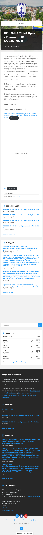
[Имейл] (17, 516)
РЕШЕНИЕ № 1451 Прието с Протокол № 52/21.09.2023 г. (21, 227)
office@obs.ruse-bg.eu (9, 508)
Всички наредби (8, 292)
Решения (17, 197)
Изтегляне (14, 118)
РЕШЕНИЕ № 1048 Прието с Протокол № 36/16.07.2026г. (20, 415)
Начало (6, 46)
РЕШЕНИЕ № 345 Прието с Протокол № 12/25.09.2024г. (21, 220)
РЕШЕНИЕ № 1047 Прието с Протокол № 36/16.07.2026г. (20, 422)
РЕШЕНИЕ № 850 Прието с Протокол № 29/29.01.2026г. (21, 209)
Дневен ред (18, 520)
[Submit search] (40, 325)
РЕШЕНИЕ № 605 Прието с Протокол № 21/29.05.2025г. (21, 215)
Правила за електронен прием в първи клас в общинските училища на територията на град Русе (21, 285)
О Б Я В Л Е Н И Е (7, 409)
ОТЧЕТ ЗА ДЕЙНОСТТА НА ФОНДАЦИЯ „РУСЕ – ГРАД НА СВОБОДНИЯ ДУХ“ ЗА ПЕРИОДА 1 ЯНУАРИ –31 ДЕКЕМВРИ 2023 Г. (20, 116)
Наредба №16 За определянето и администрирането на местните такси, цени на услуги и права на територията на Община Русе (20, 248)
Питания (9, 520)
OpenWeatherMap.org (19, 362)
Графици (34, 520)
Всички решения (9, 234)
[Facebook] (21, 516)
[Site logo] (21, 17)
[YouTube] (26, 516)
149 (5, 188)
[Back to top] (21, 528)
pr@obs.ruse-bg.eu (34, 496)
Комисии (26, 520)
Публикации (15, 46)
